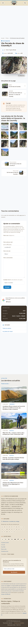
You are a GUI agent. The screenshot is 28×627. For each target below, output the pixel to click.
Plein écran (22, 75)
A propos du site (5, 542)
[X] (5, 539)
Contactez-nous (4, 551)
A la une (3, 544)
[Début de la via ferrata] (14, 127)
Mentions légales (6, 601)
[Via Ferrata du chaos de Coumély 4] (14, 135)
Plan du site (3, 549)
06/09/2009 (22, 318)
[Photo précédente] (4, 65)
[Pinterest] (8, 539)
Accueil (2, 38)
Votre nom (8, 235)
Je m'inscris (14, 572)
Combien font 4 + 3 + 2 (12, 279)
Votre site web (6, 251)
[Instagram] (12, 539)
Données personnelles (19, 623)
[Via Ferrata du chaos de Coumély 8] (23, 144)
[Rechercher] (25, 3)
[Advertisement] (14, 21)
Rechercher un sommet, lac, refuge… (11, 521)
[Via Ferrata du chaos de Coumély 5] (23, 135)
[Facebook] (2, 539)
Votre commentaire (8, 257)
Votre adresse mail (7, 242)
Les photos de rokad (7, 331)
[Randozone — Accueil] (14, 3)
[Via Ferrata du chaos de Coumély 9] (5, 153)
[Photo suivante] (24, 65)
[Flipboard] (18, 539)
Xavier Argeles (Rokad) (18, 316)
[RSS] (21, 539)
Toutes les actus (5, 383)
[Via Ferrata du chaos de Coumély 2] (23, 127)
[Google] (24, 539)
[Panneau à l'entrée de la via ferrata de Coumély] (5, 127)
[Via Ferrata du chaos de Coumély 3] (5, 135)
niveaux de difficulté (5, 594)
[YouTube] (15, 539)
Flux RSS (3, 547)
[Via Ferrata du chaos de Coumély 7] (14, 144)
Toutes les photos (7, 328)
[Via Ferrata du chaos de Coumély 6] (5, 144)
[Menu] (3, 3)
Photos (7, 38)
